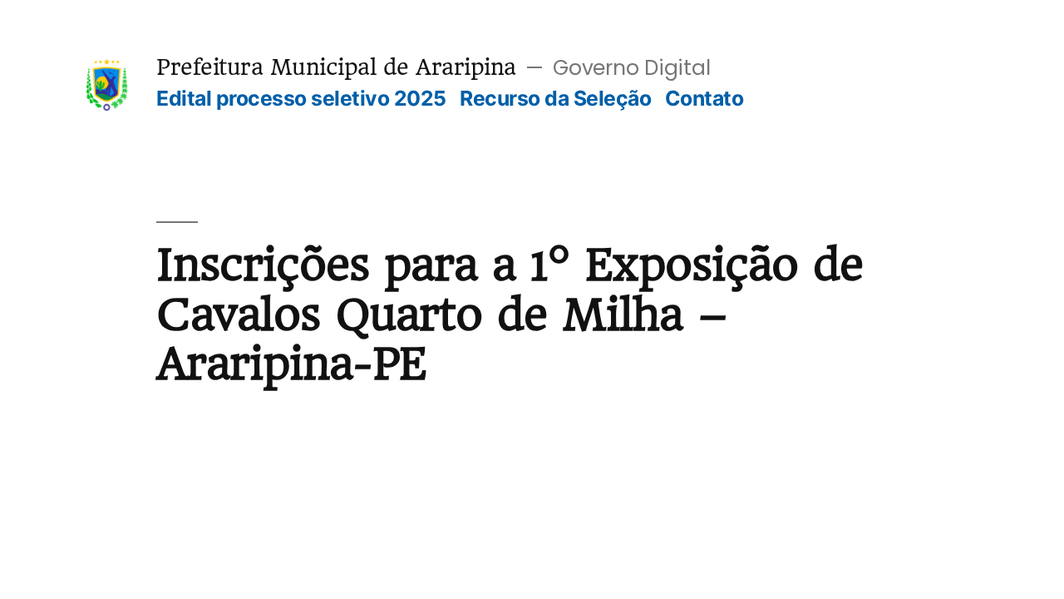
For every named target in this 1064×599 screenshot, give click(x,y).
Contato (704, 98)
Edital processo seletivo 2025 (301, 98)
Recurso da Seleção (555, 98)
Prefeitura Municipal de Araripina (336, 67)
